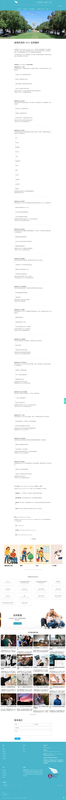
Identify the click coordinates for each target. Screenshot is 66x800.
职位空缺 (4, 771)
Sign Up (46, 2)
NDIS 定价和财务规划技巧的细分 (24, 648)
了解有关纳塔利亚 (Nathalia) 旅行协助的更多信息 (24, 277)
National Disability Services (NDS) (7, 602)
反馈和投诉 (4, 753)
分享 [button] (16, 46)
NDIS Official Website (58, 595)
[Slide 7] (29, 569)
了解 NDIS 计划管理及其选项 (8, 687)
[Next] (61, 556)
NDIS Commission (41, 595)
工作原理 (4, 755)
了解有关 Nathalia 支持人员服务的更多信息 (22, 406)
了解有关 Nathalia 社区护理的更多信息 (21, 249)
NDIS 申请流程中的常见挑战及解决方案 (57, 668)
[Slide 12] (34, 569)
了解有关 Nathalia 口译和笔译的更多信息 (22, 353)
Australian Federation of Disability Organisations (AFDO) (24, 582)
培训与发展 (4, 775)
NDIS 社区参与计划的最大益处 (8, 647)
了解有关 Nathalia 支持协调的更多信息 (21, 220)
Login (50, 2)
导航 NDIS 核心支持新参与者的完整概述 (41, 707)
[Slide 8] (30, 569)
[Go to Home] (16, 2)
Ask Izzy (8, 581)
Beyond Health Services (29, 49)
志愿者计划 (4, 773)
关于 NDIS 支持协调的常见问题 (8, 706)
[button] (4, 6)
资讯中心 (24, 751)
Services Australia (25, 602)
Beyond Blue (58, 581)
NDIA (24, 595)
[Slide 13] (35, 569)
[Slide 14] (36, 569)
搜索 (3, 747)
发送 (17, 738)
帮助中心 (4, 749)
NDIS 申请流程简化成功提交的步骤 (57, 687)
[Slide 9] (31, 569)
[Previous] (5, 556)
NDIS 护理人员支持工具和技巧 (41, 687)
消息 (23, 747)
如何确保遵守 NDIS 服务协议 (40, 647)
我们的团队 (4, 769)
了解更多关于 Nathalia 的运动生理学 (21, 452)
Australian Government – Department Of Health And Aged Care (41, 582)
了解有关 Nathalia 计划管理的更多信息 (21, 330)
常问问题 (4, 756)
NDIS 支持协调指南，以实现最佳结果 (8, 668)
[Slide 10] (32, 569)
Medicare (7, 595)
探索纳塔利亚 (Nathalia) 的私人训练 (21, 429)
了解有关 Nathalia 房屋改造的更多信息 (21, 477)
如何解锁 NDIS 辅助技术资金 (40, 667)
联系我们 (4, 758)
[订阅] (20, 785)
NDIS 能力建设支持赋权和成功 (24, 706)
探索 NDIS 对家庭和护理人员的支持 (25, 668)
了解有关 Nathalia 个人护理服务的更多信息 (22, 92)
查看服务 (15, 622)
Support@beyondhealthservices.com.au (27, 530)
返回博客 (34, 539)
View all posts (33, 714)
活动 (23, 749)
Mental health (56, 590)
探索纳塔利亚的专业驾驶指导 (19, 301)
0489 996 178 (40, 2)
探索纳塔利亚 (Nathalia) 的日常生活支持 (22, 383)
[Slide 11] (33, 569)
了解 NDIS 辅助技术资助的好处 (25, 687)
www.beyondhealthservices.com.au (25, 534)
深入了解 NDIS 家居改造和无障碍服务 (57, 648)
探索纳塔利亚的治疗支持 (19, 192)
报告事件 (4, 751)
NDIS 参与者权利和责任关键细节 (57, 707)
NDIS (27, 42)
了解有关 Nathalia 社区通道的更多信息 (21, 121)
